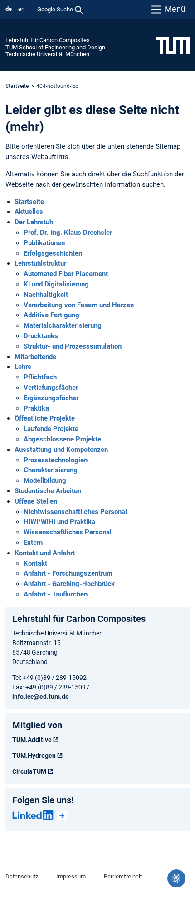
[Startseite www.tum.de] (173, 45)
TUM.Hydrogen (34, 755)
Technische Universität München (47, 54)
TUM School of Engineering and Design (55, 47)
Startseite (17, 86)
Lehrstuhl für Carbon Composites (47, 40)
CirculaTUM (29, 771)
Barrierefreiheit (123, 876)
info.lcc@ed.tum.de (40, 696)
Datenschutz (21, 876)
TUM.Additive (32, 739)
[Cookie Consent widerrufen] (176, 878)
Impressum (71, 876)
